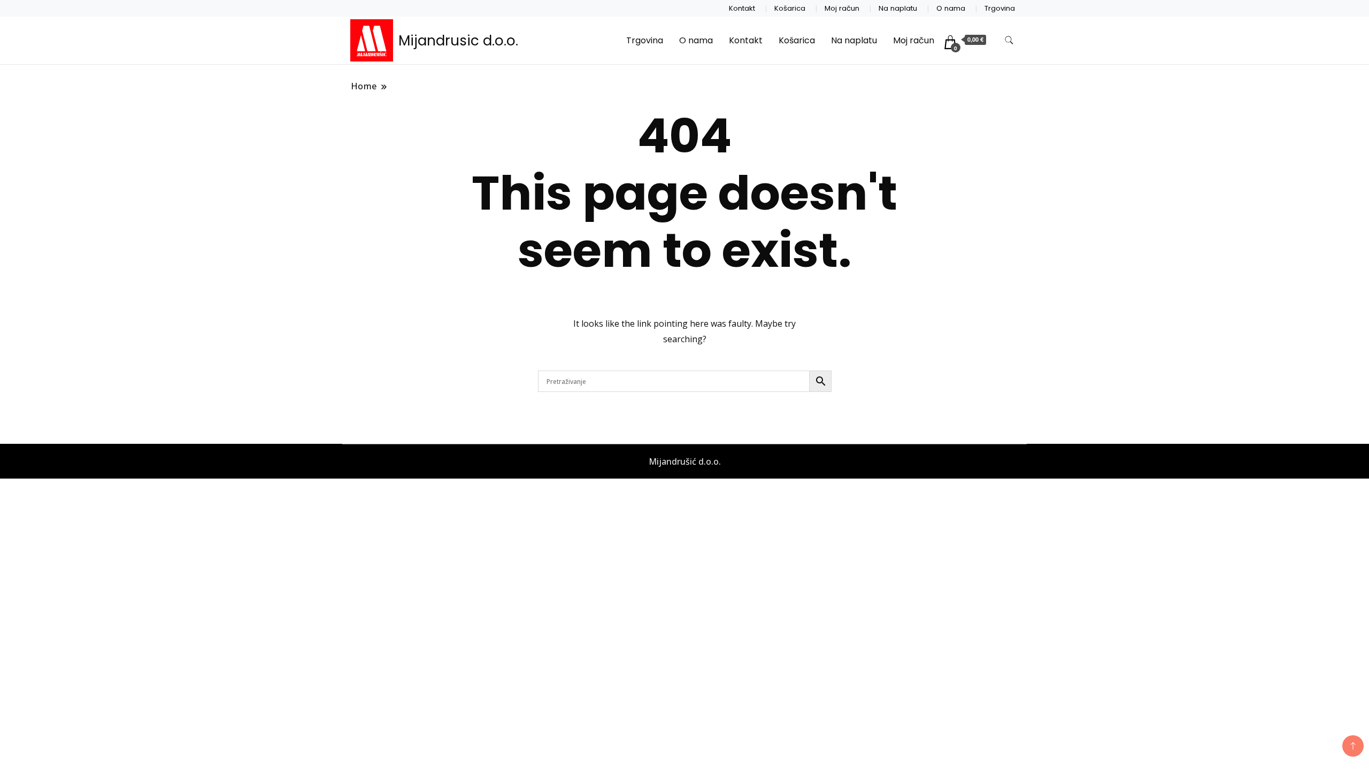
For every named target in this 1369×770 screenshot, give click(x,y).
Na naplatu (898, 8)
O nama (950, 8)
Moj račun (842, 8)
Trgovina (1000, 8)
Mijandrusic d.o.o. (458, 40)
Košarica (789, 8)
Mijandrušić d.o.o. (685, 461)
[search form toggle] (1009, 40)
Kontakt (742, 8)
